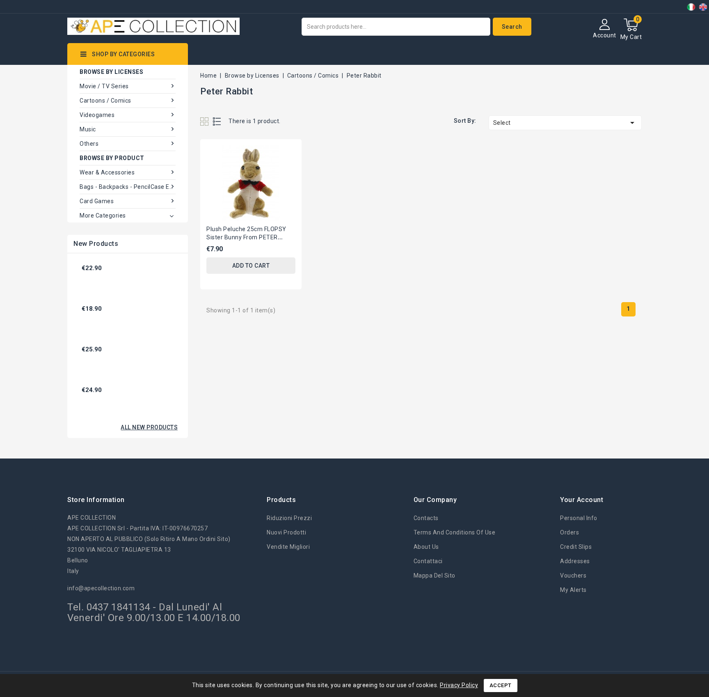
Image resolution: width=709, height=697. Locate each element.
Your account (581, 500)
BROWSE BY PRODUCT (112, 158)
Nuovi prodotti (286, 532)
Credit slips (576, 546)
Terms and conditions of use (455, 532)
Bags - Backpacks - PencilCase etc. (128, 186)
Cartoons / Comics (105, 100)
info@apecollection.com (101, 588)
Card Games (97, 201)
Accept (500, 685)
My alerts (573, 590)
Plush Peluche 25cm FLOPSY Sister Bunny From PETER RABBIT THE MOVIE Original (246, 237)
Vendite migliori (288, 546)
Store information (96, 500)
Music (88, 129)
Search (512, 26)
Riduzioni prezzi (289, 518)
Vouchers (573, 575)
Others (89, 143)
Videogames (97, 115)
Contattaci (428, 561)
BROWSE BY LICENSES (111, 72)
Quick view (288, 152)
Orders (569, 532)
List (217, 121)
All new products (149, 427)
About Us (426, 546)
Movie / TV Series (104, 86)
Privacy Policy (459, 685)
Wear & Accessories (107, 172)
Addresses (575, 561)
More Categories (103, 215)
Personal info (578, 518)
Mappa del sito (434, 575)
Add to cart (251, 265)
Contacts (426, 518)
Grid (205, 121)
